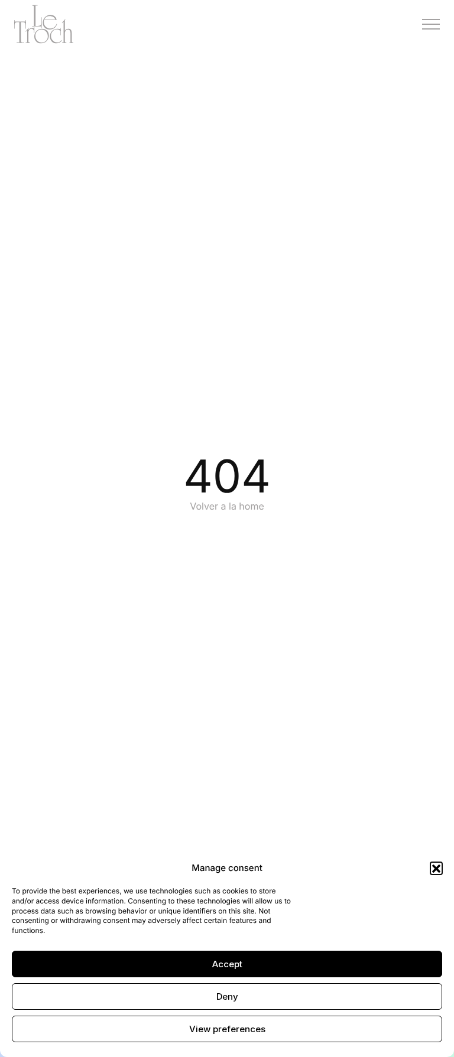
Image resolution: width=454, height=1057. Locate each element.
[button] (436, 868)
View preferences (227, 1029)
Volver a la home (227, 506)
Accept (227, 964)
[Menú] (431, 24)
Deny (227, 996)
